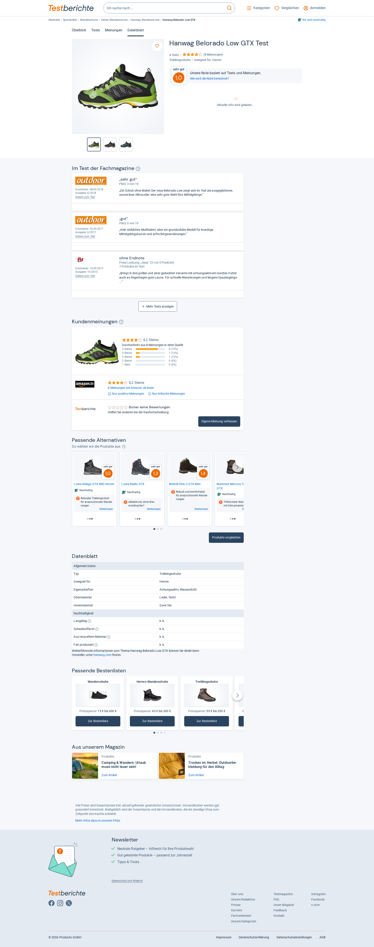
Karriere (236, 910)
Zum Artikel (109, 775)
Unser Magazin (284, 905)
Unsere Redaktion (243, 899)
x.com (315, 905)
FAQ (276, 899)
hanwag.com (102, 655)
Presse (235, 905)
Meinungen (113, 30)
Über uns (237, 894)
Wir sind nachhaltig (314, 19)
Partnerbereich (241, 915)
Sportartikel (70, 19)
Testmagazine (283, 894)
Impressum (223, 937)
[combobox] (163, 8)
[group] (110, 144)
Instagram (318, 894)
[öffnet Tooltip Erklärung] (138, 169)
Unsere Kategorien (243, 921)
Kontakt (279, 915)
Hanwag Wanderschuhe (145, 19)
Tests (95, 30)
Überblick (79, 30)
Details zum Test (85, 197)
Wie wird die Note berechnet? (209, 78)
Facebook (318, 899)
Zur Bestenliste (104, 722)
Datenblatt (135, 30)
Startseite (54, 19)
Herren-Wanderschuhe (114, 19)
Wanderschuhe (89, 19)
